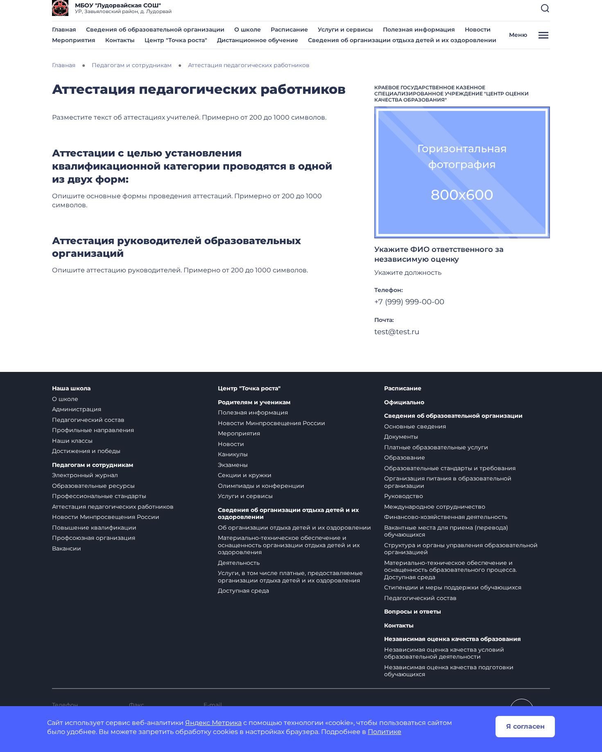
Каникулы (233, 454)
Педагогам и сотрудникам (92, 465)
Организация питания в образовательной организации (447, 482)
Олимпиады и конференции (261, 485)
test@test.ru (396, 331)
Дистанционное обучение (257, 40)
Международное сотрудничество (434, 506)
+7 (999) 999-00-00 (409, 301)
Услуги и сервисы (345, 29)
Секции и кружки (245, 475)
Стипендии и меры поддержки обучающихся (452, 587)
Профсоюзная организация (93, 537)
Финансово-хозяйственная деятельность (445, 517)
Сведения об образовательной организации (155, 29)
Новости (478, 29)
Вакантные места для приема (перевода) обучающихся (446, 531)
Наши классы (72, 440)
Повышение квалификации (94, 527)
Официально (404, 402)
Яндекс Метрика (213, 723)
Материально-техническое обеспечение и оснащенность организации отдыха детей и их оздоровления (289, 545)
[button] (545, 8)
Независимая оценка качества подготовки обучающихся (449, 671)
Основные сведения (415, 426)
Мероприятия (73, 40)
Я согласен (525, 726)
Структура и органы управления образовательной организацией (461, 548)
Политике (384, 732)
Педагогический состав (88, 420)
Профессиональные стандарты (99, 496)
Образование (404, 457)
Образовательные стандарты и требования (450, 468)
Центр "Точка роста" (176, 40)
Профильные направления (93, 430)
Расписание (289, 29)
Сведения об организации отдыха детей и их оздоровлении (402, 40)
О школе (247, 29)
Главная (64, 29)
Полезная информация (419, 29)
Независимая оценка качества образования (452, 639)
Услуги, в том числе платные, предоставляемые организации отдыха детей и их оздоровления (290, 576)
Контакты (120, 40)
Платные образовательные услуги (436, 447)
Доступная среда (243, 590)
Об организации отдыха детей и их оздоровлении (294, 527)
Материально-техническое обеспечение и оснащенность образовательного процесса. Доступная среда (450, 570)
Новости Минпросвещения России (105, 517)
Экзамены (233, 465)
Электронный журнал (85, 475)
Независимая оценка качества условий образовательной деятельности (444, 653)
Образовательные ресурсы (93, 485)
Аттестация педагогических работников (113, 506)
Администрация (76, 409)
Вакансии (66, 548)
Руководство (403, 496)
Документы (401, 436)
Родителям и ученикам (254, 402)
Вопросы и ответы (412, 611)
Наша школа (71, 388)
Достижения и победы (86, 451)
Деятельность (239, 562)
